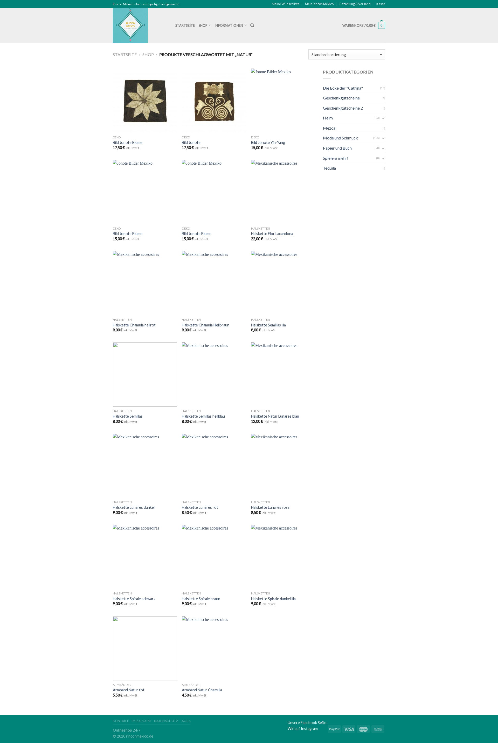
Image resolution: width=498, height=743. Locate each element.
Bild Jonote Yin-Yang (268, 142)
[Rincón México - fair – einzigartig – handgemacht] (140, 25)
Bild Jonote (191, 142)
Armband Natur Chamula (202, 690)
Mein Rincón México (319, 4)
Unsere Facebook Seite (307, 722)
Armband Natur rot (128, 690)
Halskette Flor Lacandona (272, 233)
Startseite (185, 25)
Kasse (380, 4)
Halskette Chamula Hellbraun (205, 325)
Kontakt (120, 721)
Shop (203, 25)
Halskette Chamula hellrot (134, 325)
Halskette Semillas (128, 416)
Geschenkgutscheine (341, 97)
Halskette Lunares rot (200, 507)
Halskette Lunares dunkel (134, 507)
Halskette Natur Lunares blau (275, 416)
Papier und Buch (337, 147)
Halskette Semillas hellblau (203, 416)
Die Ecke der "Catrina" (343, 87)
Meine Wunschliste (285, 4)
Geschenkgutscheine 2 (343, 107)
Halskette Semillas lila (268, 325)
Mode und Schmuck (340, 137)
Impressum (141, 721)
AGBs (186, 721)
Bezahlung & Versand (355, 4)
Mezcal (329, 127)
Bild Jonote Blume (127, 142)
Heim (328, 117)
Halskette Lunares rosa (270, 507)
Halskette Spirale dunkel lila (273, 599)
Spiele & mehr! (335, 158)
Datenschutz (166, 721)
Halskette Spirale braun (201, 599)
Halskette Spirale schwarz (134, 599)
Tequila (329, 167)
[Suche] (252, 25)
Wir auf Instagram (303, 728)
